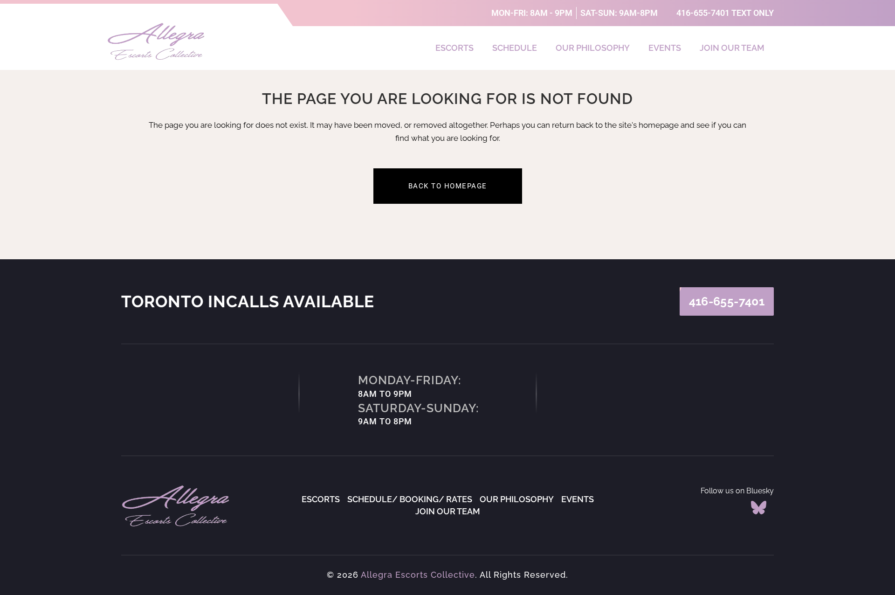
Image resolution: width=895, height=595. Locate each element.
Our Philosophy (593, 48)
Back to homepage (447, 186)
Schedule (514, 48)
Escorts (454, 48)
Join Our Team (732, 48)
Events (664, 48)
